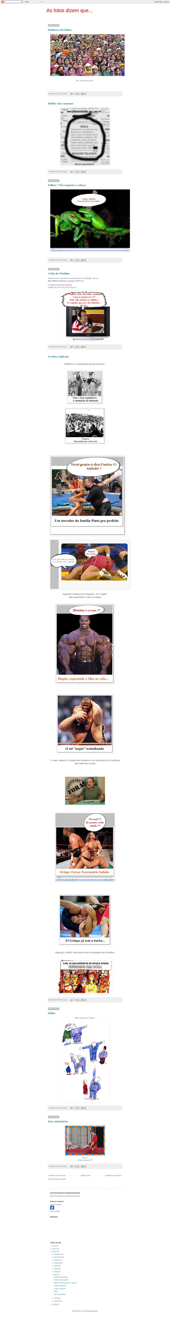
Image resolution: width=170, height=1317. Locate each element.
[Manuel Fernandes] (52, 1209)
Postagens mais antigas (113, 1175)
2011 (54, 1252)
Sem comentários (58, 1121)
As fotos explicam (58, 356)
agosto (56, 1266)
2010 (54, 1304)
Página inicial (85, 1175)
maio (56, 1274)
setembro (57, 1263)
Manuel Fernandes (55, 1204)
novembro (57, 1257)
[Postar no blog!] (78, 93)
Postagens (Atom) (60, 1179)
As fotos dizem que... (69, 10)
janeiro (56, 1301)
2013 (54, 1246)
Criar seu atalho (55, 1211)
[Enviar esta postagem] (71, 93)
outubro (57, 1260)
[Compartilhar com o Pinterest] (85, 93)
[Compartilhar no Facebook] (82, 93)
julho (56, 1269)
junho (56, 1271)
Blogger (95, 1311)
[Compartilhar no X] (80, 93)
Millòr (51, 1013)
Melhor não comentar (60, 103)
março (56, 1298)
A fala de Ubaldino (59, 273)
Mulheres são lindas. (60, 29)
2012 (54, 1249)
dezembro (57, 1254)
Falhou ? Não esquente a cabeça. (67, 185)
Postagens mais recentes (57, 1175)
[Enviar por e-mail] (75, 93)
